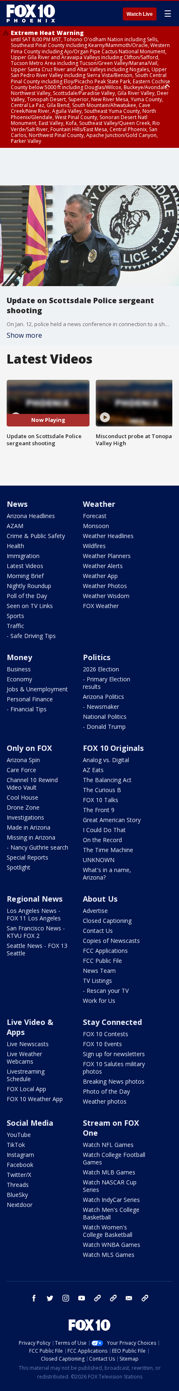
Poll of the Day (27, 596)
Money (19, 657)
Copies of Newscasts (111, 941)
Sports (15, 616)
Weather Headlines (108, 536)
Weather (99, 504)
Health (15, 546)
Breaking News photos (113, 1081)
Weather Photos (105, 586)
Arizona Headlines (31, 516)
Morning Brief (25, 576)
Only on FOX (29, 748)
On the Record (102, 840)
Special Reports (27, 857)
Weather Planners (107, 556)
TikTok (16, 1145)
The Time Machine (108, 850)
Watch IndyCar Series (111, 1200)
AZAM (15, 526)
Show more (24, 335)
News (17, 504)
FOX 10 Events (102, 1044)
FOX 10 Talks (100, 800)
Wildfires (94, 546)
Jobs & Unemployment (37, 689)
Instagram (20, 1155)
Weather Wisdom (106, 596)
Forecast (95, 516)
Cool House (22, 797)
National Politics (105, 716)
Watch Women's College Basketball (107, 1231)
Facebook (20, 1165)
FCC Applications (105, 951)
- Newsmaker (101, 706)
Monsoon (96, 526)
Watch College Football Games (114, 1158)
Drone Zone (23, 807)
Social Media (30, 1123)
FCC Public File (102, 961)
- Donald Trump (104, 726)
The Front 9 (98, 810)
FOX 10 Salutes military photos (114, 1067)
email (129, 1298)
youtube (81, 1298)
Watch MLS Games (108, 1255)
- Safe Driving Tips (31, 636)
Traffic (15, 626)
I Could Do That (104, 830)
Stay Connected (112, 1022)
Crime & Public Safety (36, 536)
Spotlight (18, 867)
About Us (100, 899)
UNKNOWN (98, 860)
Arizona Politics (103, 696)
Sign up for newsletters (114, 1054)
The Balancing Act (107, 780)
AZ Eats (93, 770)
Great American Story (112, 820)
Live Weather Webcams (24, 1057)
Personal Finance (30, 699)
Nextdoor (19, 1205)
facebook (34, 1298)
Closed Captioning (107, 921)
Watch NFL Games (108, 1145)
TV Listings (97, 981)
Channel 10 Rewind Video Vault (32, 783)
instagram (65, 1298)
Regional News (34, 899)
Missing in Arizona (31, 837)
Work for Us (99, 1001)
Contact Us (98, 931)
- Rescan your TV (106, 991)
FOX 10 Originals (113, 748)
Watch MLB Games (109, 1172)
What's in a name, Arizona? (107, 873)
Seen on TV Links (30, 606)
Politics (96, 657)
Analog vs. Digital (106, 760)
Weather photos (105, 1101)
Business (19, 669)
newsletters (145, 1298)
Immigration (23, 556)
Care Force (21, 770)
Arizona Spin (23, 760)
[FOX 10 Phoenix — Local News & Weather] (31, 13)
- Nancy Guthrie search (37, 847)
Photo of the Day (106, 1091)
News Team (99, 971)
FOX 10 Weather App (35, 1099)
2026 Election (101, 669)
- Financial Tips (27, 709)
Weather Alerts (103, 566)
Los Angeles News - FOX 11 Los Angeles (34, 914)
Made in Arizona (28, 827)
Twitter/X (19, 1175)
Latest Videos (25, 566)
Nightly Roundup (29, 586)
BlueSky (17, 1195)
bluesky (113, 1298)
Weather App (100, 576)
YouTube (19, 1135)
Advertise (95, 911)
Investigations (25, 817)
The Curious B (102, 790)
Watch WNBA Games (111, 1245)
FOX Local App (26, 1089)
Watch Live (140, 14)
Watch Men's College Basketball (111, 1213)
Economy (19, 679)
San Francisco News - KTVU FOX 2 (36, 932)
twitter (50, 1298)
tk (97, 1298)
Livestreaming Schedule (26, 1075)
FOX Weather (101, 606)
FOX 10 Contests (105, 1034)
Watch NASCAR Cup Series (110, 1186)
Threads (18, 1185)
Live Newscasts (28, 1044)
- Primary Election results (106, 683)
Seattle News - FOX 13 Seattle (37, 949)
